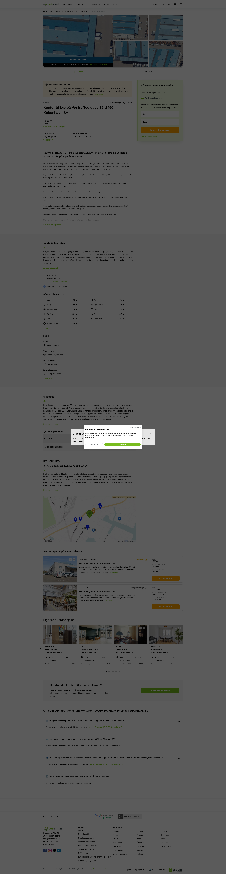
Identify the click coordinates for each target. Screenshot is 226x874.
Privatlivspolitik (135, 427)
